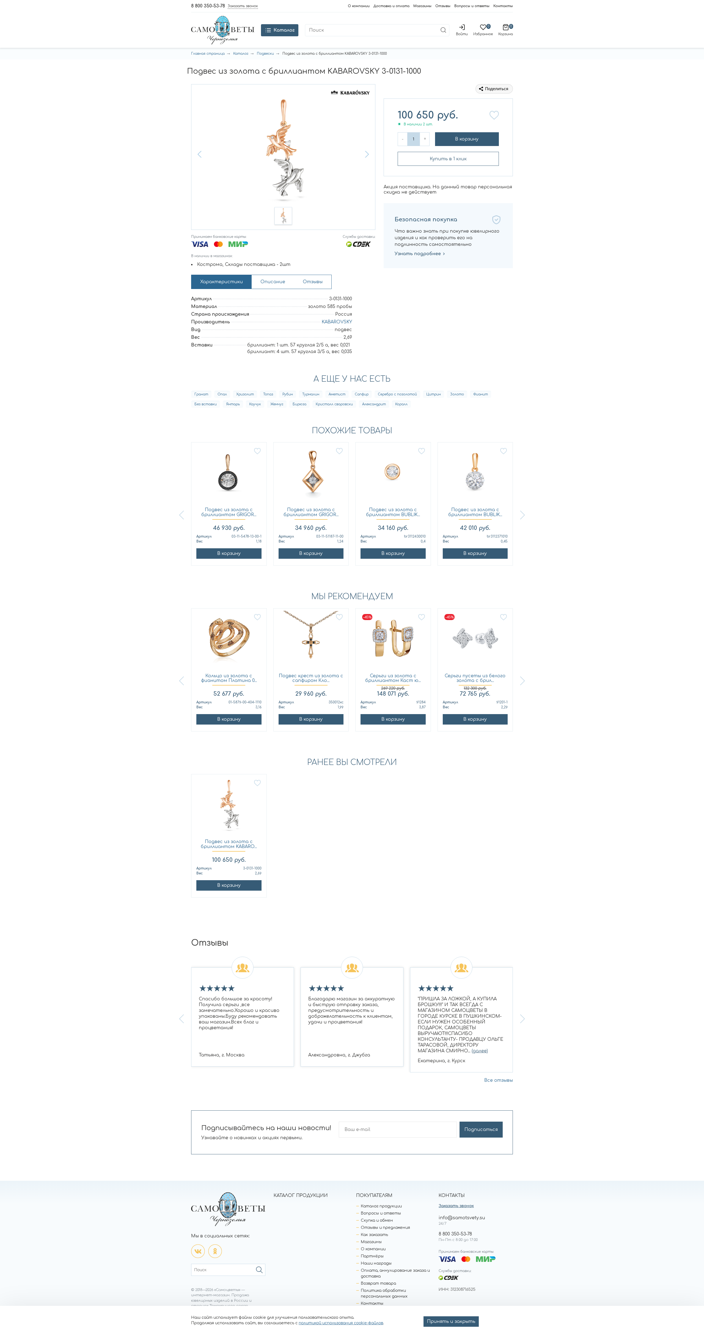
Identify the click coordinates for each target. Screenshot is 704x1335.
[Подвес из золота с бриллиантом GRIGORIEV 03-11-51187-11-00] (311, 475)
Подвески (265, 54)
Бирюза (299, 404)
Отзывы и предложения (385, 1228)
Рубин (287, 394)
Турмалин (310, 394)
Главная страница (208, 54)
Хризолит (245, 394)
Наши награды (376, 1263)
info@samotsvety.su (462, 1217)
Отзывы (442, 6)
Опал (222, 394)
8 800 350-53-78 (208, 6)
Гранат (201, 394)
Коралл (401, 404)
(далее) (480, 1050)
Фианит (480, 394)
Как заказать (374, 1235)
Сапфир (362, 394)
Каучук (255, 404)
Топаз (268, 394)
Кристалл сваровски (334, 404)
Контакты (503, 6)
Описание (272, 281)
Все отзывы (498, 1080)
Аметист (337, 394)
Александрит (374, 404)
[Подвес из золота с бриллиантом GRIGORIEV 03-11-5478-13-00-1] (229, 475)
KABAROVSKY (337, 322)
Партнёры (372, 1256)
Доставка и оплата (391, 6)
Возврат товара (378, 1283)
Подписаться (481, 1129)
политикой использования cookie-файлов (341, 1323)
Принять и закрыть (451, 1321)
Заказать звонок (456, 1206)
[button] (200, 154)
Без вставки (205, 404)
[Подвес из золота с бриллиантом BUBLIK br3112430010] (393, 475)
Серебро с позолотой (397, 394)
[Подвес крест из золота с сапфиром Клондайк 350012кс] (311, 641)
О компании (359, 6)
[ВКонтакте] (198, 1251)
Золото (457, 394)
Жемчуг (276, 404)
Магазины (422, 6)
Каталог (240, 54)
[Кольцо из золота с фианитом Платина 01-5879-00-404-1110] (229, 641)
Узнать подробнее (418, 253)
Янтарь (233, 404)
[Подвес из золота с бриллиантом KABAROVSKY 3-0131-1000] (229, 807)
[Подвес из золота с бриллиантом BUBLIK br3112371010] (475, 475)
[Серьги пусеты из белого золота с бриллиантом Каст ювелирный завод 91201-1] (475, 641)
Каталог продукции (381, 1206)
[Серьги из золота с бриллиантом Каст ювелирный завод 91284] (393, 641)
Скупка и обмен (377, 1220)
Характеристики (221, 281)
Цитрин (433, 394)
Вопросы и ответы (472, 6)
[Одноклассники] (215, 1251)
